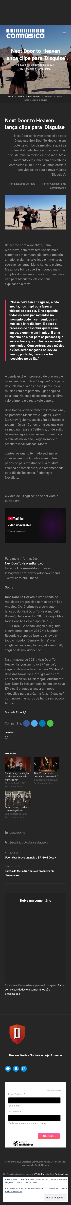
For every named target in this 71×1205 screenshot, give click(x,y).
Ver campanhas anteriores (22, 1128)
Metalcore (42, 842)
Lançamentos (34, 96)
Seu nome (14, 1111)
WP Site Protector (42, 1174)
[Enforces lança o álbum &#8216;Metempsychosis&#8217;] (18, 798)
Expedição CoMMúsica (37, 68)
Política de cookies (13, 1191)
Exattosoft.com (62, 1174)
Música (21, 96)
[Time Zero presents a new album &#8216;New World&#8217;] (46, 764)
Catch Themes (42, 1165)
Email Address (16, 1094)
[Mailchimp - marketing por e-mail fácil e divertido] (23, 1146)
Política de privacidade (54, 1161)
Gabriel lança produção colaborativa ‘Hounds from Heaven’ (17, 776)
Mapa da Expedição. (17, 712)
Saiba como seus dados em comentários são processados (35, 989)
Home (10, 96)
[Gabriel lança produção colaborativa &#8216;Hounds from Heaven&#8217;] (18, 764)
